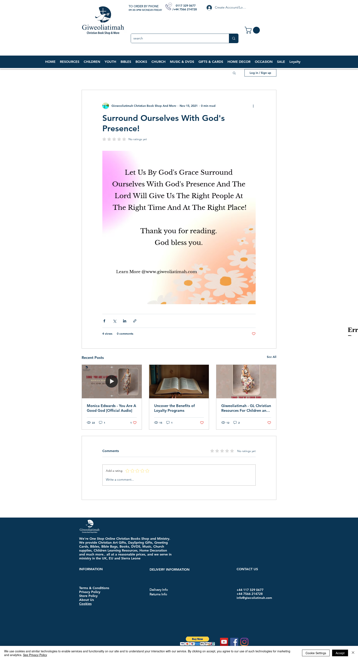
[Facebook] (234, 642)
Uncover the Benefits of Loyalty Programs (174, 408)
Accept (340, 653)
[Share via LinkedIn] (125, 321)
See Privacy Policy (35, 655)
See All (271, 357)
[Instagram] (244, 642)
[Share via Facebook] (104, 321)
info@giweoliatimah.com (254, 598)
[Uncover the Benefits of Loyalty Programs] (179, 381)
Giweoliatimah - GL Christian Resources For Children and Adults (246, 408)
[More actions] (253, 105)
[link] (253, 30)
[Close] (353, 653)
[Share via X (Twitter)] (114, 321)
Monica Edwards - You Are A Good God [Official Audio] (111, 408)
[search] (233, 38)
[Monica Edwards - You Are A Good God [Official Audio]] (112, 381)
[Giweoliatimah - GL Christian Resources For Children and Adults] (246, 381)
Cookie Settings (316, 653)
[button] (91, 62)
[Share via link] (135, 321)
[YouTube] (224, 642)
